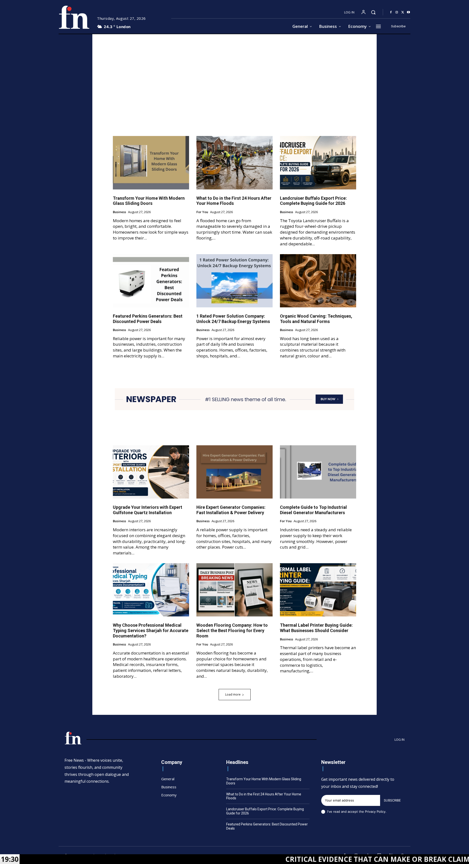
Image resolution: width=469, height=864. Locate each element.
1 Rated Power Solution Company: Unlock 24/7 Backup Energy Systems (233, 318)
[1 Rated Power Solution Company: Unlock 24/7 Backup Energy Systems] (234, 280)
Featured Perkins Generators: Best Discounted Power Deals (147, 318)
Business (119, 212)
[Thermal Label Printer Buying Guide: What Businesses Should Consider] (318, 589)
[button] (373, 12)
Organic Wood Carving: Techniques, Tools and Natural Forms (316, 318)
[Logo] (74, 17)
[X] (402, 12)
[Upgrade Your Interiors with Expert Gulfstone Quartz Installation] (151, 472)
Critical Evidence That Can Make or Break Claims (330, 859)
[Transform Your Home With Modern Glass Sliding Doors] (151, 162)
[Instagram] (397, 12)
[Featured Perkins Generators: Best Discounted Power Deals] (151, 280)
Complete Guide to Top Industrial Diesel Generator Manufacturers (313, 510)
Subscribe (392, 800)
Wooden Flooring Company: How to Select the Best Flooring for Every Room (232, 630)
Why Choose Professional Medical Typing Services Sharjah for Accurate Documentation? (150, 630)
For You (202, 212)
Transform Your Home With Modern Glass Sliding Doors (149, 201)
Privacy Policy (375, 811)
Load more (233, 694)
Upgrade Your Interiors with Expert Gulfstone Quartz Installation (147, 510)
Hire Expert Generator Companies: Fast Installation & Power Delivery (231, 510)
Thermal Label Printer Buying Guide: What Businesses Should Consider (316, 628)
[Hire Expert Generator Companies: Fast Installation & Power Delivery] (234, 472)
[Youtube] (408, 12)
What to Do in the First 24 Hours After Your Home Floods (263, 796)
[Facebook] (391, 12)
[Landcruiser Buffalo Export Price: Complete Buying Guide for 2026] (318, 162)
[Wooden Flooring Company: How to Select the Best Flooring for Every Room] (234, 589)
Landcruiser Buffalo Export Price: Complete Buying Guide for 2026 (313, 201)
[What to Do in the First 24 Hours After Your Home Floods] (234, 162)
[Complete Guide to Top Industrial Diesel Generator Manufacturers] (318, 472)
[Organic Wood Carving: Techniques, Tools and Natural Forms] (318, 280)
